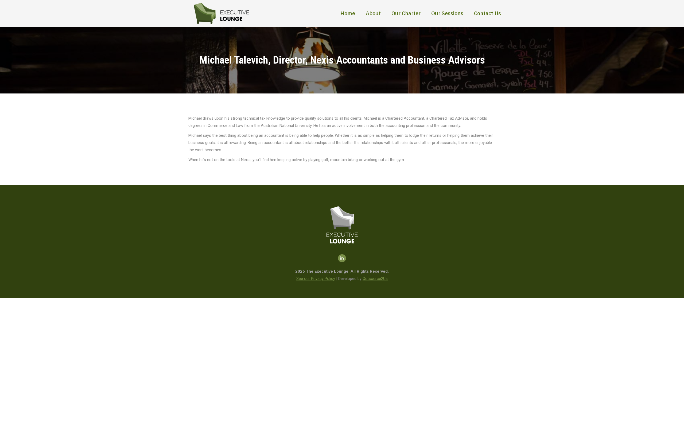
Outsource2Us (375, 278)
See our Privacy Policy (315, 278)
